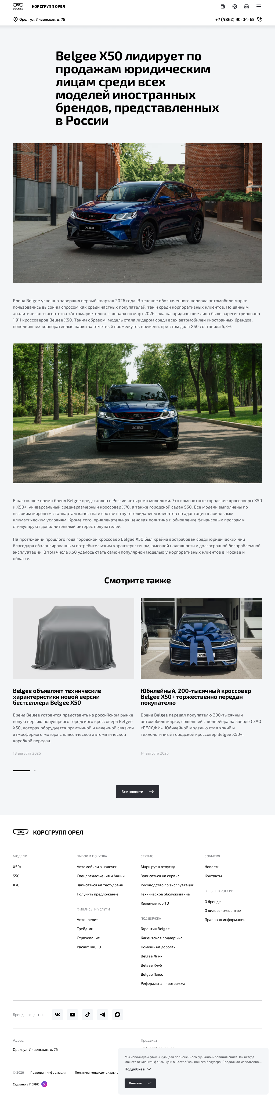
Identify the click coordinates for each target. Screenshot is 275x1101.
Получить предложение (97, 894)
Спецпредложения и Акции (101, 875)
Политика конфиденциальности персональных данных (117, 1072)
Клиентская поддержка (162, 937)
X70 (16, 885)
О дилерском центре (223, 910)
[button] (21, 770)
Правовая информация (225, 919)
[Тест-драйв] (234, 6)
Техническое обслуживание (165, 894)
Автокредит (87, 919)
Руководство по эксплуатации (167, 885)
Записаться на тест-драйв (100, 885)
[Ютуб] (72, 1014)
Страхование (88, 937)
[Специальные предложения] (223, 6)
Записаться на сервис (160, 875)
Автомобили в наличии (97, 866)
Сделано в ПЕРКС (26, 1084)
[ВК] (57, 1014)
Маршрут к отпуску (158, 866)
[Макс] (117, 1014)
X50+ (17, 866)
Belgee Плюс (152, 974)
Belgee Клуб (151, 965)
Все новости (132, 791)
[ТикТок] (87, 1014)
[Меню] (259, 6)
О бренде (213, 901)
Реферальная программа (163, 983)
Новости (212, 866)
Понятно (135, 1083)
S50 (16, 875)
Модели (20, 856)
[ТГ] (102, 1014)
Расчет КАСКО (89, 947)
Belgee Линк (151, 956)
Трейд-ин (85, 928)
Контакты (213, 875)
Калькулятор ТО (155, 903)
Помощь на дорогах (158, 947)
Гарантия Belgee (155, 928)
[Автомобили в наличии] (246, 6)
